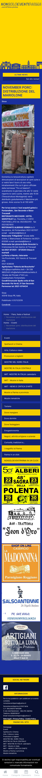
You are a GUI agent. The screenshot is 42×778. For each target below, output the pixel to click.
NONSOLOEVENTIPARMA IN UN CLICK (21, 460)
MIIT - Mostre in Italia (13, 380)
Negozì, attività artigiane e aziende (19, 436)
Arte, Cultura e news (13, 350)
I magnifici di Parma (13, 448)
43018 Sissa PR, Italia (11, 295)
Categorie (15, 775)
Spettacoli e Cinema (13, 344)
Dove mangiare (11, 412)
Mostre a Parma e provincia (16, 392)
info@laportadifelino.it (12, 269)
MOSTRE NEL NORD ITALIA (16, 362)
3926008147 (15, 713)
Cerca (36, 775)
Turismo (7, 406)
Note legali (7, 719)
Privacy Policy (18, 719)
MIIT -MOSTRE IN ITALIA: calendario (20, 374)
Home (5, 775)
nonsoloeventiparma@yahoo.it (14, 703)
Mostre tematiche (12, 398)
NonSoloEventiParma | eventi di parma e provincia (21, 7)
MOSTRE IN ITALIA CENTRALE (17, 368)
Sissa (4, 101)
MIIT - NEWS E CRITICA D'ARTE (18, 386)
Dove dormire (10, 418)
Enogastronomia (11, 430)
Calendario (26, 775)
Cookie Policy (30, 719)
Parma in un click (11, 454)
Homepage (7, 727)
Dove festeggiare (12, 424)
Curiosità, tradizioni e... (14, 442)
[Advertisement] (21, 35)
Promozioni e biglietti (13, 356)
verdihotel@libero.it (17, 233)
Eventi (7, 338)
